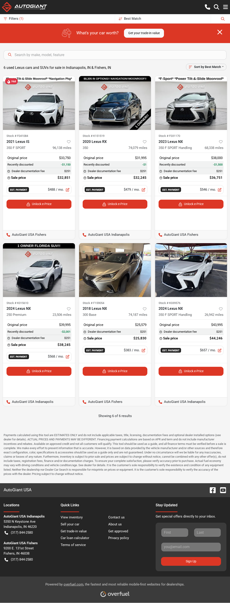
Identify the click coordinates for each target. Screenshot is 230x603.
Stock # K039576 (169, 303)
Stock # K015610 (17, 303)
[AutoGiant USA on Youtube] (221, 489)
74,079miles (137, 148)
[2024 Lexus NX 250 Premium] (39, 270)
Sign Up (191, 561)
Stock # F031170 (169, 136)
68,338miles (214, 148)
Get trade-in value (74, 531)
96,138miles (62, 148)
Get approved (118, 531)
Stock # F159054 (93, 303)
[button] (207, 6)
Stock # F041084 (17, 136)
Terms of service (73, 545)
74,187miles (137, 315)
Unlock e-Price (41, 204)
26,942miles (214, 315)
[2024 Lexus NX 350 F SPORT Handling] (191, 270)
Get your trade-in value (144, 33)
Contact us (116, 517)
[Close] (220, 32)
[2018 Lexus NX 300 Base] (115, 270)
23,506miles (62, 315)
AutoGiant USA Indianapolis (104, 235)
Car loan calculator (75, 538)
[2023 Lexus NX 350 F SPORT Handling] (191, 103)
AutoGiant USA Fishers (24, 235)
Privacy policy (118, 538)
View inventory (72, 517)
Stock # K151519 (93, 136)
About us (115, 524)
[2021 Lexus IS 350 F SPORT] (39, 103)
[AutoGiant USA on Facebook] (211, 489)
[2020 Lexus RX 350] (115, 103)
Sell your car (70, 524)
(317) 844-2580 (22, 533)
